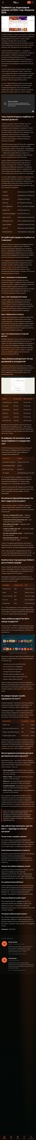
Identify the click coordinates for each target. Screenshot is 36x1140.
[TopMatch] (16, 2)
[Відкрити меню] (3, 2)
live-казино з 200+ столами (16, 350)
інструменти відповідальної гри (24, 804)
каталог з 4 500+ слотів (8, 267)
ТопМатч (22, 39)
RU (32, 2)
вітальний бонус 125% (25, 45)
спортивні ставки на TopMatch (15, 505)
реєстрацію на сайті (20, 689)
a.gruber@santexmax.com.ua (19, 954)
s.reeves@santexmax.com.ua (19, 970)
